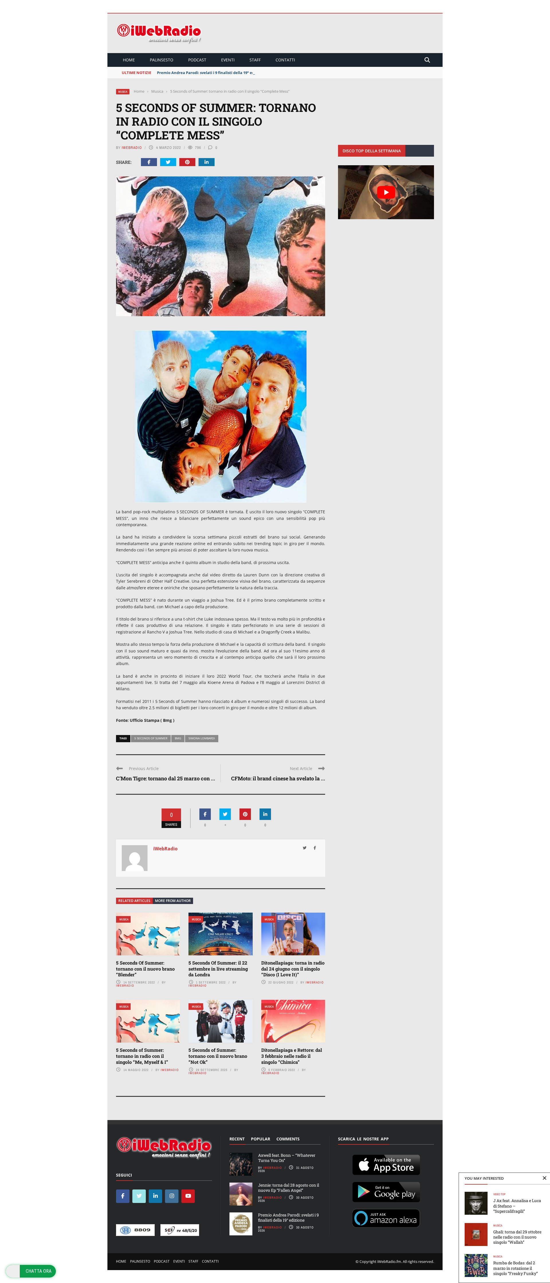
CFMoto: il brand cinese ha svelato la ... (278, 778)
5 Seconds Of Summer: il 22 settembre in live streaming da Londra (218, 969)
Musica (122, 92)
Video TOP (499, 1194)
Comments (288, 1139)
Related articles (134, 900)
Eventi (228, 60)
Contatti (285, 60)
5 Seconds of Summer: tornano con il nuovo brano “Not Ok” (217, 1056)
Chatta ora (39, 1271)
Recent (237, 1139)
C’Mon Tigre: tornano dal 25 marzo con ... (165, 778)
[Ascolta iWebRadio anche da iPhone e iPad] (386, 1163)
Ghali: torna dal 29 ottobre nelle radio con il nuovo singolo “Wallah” (517, 1237)
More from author (173, 900)
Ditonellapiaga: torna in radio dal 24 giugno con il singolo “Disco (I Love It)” (293, 969)
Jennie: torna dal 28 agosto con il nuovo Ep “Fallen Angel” (288, 1187)
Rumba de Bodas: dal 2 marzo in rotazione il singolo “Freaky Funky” (515, 1268)
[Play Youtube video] (386, 192)
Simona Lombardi (201, 738)
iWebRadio (132, 147)
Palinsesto (161, 60)
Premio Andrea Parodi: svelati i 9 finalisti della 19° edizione (211, 72)
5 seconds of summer (150, 738)
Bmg (178, 738)
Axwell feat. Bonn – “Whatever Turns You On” (286, 1157)
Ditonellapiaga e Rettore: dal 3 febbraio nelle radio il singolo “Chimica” (291, 1056)
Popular (260, 1139)
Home (129, 60)
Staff (255, 60)
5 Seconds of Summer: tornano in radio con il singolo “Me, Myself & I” (142, 1056)
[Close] (544, 1178)
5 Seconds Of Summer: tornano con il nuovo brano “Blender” (145, 969)
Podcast (197, 60)
